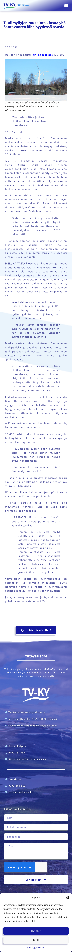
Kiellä (35, 940)
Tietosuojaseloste (34, 947)
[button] (67, 897)
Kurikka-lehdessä (42, 54)
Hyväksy (36, 930)
